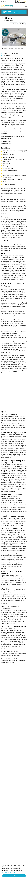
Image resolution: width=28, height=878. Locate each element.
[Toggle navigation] (25, 6)
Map (23, 23)
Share (14, 23)
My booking (3, 1)
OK (14, 875)
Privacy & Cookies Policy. (9, 872)
